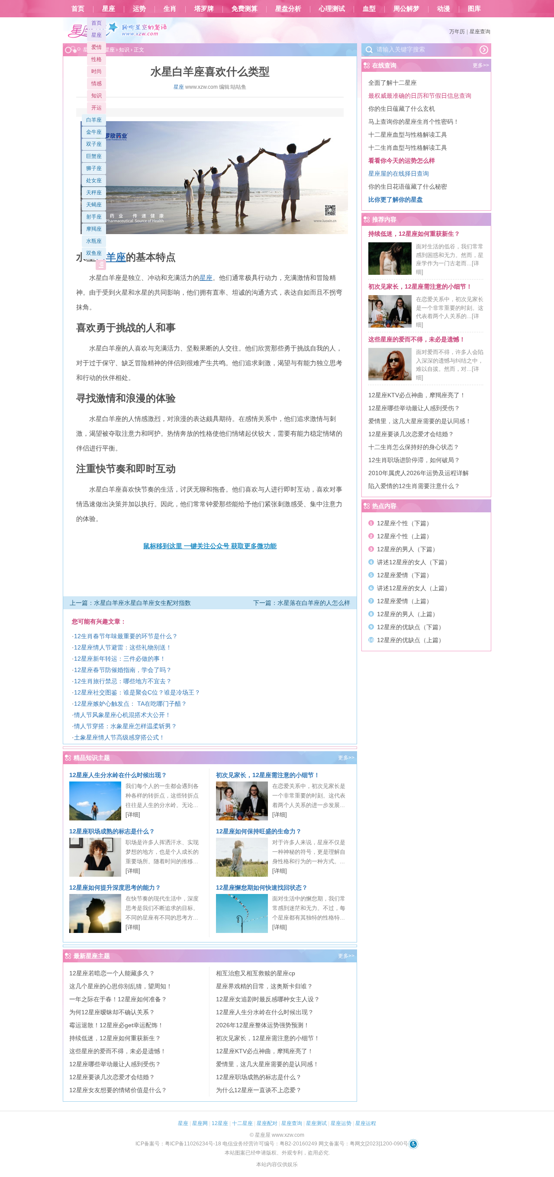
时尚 (96, 71)
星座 (108, 8)
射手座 (94, 217)
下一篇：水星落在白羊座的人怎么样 (301, 602)
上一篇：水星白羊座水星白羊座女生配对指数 (130, 602)
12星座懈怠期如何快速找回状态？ (262, 887)
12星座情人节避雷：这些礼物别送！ (123, 647)
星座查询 (480, 32)
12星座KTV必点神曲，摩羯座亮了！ (264, 1051)
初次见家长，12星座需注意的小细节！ (268, 775)
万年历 (457, 32)
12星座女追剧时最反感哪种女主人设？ (268, 999)
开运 (96, 108)
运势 (139, 8)
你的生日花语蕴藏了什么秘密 (407, 186)
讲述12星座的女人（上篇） (414, 588)
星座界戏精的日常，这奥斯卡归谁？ (264, 986)
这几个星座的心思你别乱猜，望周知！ (120, 986)
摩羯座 (94, 229)
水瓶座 (94, 241)
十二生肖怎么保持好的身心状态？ (413, 447)
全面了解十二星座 (392, 82)
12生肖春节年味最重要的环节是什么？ (126, 636)
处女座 (94, 180)
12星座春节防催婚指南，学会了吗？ (123, 669)
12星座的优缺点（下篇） (410, 627)
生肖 (170, 8)
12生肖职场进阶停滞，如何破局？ (414, 460)
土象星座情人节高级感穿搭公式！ (119, 737)
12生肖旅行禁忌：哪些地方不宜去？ (123, 681)
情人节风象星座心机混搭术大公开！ (122, 714)
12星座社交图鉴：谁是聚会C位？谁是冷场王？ (137, 692)
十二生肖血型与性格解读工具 (407, 147)
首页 (77, 8)
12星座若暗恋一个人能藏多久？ (112, 973)
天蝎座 (94, 205)
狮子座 (94, 168)
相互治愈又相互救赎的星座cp (255, 973)
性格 (96, 59)
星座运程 (365, 1123)
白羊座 (94, 120)
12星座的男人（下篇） (407, 549)
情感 (96, 83)
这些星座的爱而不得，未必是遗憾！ (117, 1051)
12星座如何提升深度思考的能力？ (115, 887)
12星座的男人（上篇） (407, 614)
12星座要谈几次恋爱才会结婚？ (112, 1077)
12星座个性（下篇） (404, 523)
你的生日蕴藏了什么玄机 (401, 108)
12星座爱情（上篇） (404, 601)
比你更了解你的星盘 (395, 199)
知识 (96, 96)
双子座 (94, 144)
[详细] (133, 814)
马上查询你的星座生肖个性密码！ (413, 121)
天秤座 (94, 193)
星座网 (200, 1123)
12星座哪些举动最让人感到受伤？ (115, 1064)
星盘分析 (288, 8)
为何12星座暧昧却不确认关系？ (112, 1012)
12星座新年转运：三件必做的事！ (120, 658)
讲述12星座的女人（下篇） (414, 562)
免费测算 (245, 8)
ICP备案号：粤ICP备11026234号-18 (178, 1144)
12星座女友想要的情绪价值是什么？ (118, 1090)
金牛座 (94, 132)
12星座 (220, 1123)
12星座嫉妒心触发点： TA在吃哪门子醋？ (130, 703)
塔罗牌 (204, 8)
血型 (369, 8)
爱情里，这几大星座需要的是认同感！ (267, 1064)
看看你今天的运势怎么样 (401, 160)
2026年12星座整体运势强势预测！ (262, 1025)
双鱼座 (94, 253)
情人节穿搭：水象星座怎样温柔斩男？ (125, 726)
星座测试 (316, 1123)
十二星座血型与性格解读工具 (407, 134)
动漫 (443, 8)
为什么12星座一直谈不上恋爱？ (259, 1090)
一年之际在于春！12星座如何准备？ (118, 999)
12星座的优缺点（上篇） (410, 640)
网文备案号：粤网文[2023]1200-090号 (363, 1144)
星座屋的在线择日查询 (398, 173)
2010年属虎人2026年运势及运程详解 (418, 473)
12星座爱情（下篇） (404, 575)
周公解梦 (406, 8)
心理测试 (332, 8)
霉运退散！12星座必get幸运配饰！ (116, 1025)
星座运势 (341, 1123)
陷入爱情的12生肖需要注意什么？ (414, 485)
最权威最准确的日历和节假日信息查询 (419, 95)
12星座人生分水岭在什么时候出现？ (118, 775)
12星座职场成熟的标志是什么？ (112, 831)
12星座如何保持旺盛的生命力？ (259, 831)
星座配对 (267, 1123)
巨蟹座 (94, 156)
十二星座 (242, 1123)
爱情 (96, 47)
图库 (474, 8)
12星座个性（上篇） (404, 536)
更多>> (346, 758)
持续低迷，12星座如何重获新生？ (115, 1038)
